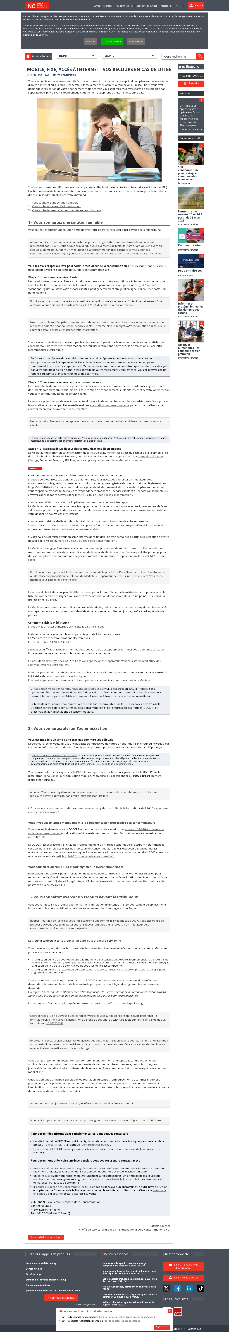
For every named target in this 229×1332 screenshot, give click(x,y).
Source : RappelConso (85, 1304)
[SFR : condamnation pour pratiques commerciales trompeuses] (191, 153)
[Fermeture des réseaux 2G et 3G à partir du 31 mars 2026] (191, 197)
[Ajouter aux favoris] (180, 66)
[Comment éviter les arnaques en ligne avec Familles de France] (191, 235)
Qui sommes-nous (124, 6)
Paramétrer (136, 41)
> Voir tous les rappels (61, 1297)
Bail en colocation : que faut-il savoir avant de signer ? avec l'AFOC (128, 1303)
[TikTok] (200, 1288)
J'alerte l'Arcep (65, 881)
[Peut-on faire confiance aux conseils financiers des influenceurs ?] (191, 260)
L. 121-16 (91, 305)
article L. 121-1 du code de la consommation (54, 755)
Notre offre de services (146, 6)
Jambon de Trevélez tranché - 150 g (46, 1279)
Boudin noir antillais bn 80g (41, 1263)
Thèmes (63, 55)
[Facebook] (177, 1288)
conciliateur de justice (94, 253)
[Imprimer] (191, 66)
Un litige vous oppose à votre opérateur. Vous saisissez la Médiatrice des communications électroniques (190, 115)
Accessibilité (166, 6)
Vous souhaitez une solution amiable (55, 202)
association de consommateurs (109, 405)
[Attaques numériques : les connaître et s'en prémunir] (191, 331)
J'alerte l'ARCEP (54, 1144)
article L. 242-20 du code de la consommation (85, 856)
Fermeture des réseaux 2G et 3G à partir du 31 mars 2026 (190, 216)
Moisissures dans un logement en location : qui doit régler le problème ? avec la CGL (129, 1272)
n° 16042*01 (54, 1023)
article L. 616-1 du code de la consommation (103, 495)
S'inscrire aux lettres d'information (186, 1266)
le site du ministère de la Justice (111, 1179)
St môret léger (34, 1274)
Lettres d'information (103, 6)
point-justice (45, 1175)
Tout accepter (112, 41)
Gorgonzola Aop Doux (38, 1285)
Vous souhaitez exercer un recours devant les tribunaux (66, 210)
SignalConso (50, 776)
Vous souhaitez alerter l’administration (56, 206)
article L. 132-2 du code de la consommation (108, 763)
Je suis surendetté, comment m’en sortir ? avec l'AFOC (129, 1287)
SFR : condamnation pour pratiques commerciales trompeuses (188, 173)
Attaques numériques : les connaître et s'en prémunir (189, 349)
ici (114, 672)
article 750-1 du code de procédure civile (134, 253)
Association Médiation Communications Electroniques (67, 688)
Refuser (90, 41)
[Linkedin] (189, 1288)
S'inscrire (193, 83)
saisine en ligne (94, 626)
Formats (108, 55)
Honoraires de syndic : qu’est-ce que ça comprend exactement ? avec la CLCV (125, 1264)
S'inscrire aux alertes (186, 1277)
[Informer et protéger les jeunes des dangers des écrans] (191, 289)
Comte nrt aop (34, 1268)
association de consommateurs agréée (63, 1168)
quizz (70, 680)
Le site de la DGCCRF (46, 1149)
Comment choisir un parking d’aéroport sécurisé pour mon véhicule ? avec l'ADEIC (130, 1295)
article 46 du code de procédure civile (132, 969)
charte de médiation (150, 456)
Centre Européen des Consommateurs (60, 1187)
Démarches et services (95, 1144)
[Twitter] (166, 1288)
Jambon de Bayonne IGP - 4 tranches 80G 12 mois (53, 1290)
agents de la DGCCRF (73, 772)
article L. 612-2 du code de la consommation (87, 540)
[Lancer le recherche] (200, 56)
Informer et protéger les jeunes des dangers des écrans (190, 308)
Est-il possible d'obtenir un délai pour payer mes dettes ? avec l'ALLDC (130, 1280)
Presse (178, 6)
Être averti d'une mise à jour (46, 1237)
